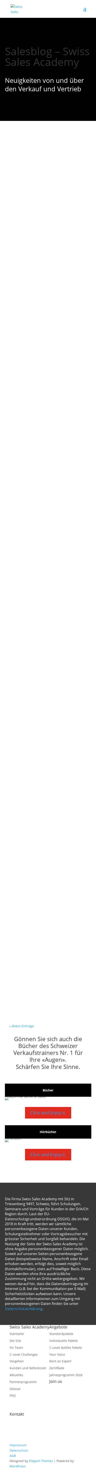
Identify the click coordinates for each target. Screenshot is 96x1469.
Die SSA (15, 1341)
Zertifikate (56, 1368)
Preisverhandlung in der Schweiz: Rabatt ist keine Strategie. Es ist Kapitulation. (43, 526)
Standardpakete (61, 1334)
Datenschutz (19, 1450)
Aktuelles (16, 1375)
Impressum (18, 1445)
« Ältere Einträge (21, 1026)
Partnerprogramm (23, 1382)
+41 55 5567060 (32, 1440)
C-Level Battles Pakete (65, 1347)
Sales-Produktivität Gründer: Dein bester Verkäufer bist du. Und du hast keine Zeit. (45, 959)
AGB (13, 1456)
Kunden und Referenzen (28, 1368)
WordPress (18, 1466)
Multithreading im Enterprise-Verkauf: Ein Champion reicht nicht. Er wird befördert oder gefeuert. (44, 791)
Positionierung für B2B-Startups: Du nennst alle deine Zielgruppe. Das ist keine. (43, 691)
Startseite (17, 1334)
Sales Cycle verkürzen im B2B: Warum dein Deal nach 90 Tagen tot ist (43, 164)
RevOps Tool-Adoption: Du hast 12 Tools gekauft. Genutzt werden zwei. (46, 609)
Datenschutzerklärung (23, 1308)
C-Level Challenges (24, 1354)
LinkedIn (55, 1409)
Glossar (15, 1389)
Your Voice (57, 1354)
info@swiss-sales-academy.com (43, 1434)
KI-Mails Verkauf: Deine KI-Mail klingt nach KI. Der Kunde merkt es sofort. (46, 877)
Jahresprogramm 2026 (66, 1375)
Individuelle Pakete (63, 1341)
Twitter (54, 1398)
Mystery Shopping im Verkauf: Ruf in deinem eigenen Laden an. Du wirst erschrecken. (47, 247)
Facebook (56, 1388)
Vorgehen (17, 1361)
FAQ (13, 1395)
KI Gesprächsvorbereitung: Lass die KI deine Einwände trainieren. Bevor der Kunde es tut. (48, 338)
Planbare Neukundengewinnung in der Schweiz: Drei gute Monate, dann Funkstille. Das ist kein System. (45, 438)
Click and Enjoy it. (48, 1113)
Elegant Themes (41, 1461)
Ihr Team (16, 1347)
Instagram (57, 1404)
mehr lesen (25, 202)
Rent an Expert (60, 1361)
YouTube (56, 1393)
